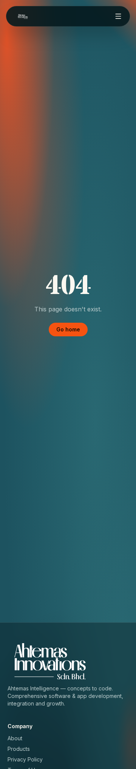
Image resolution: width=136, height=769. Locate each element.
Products (19, 749)
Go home (68, 329)
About (15, 738)
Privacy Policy (25, 759)
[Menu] (118, 16)
